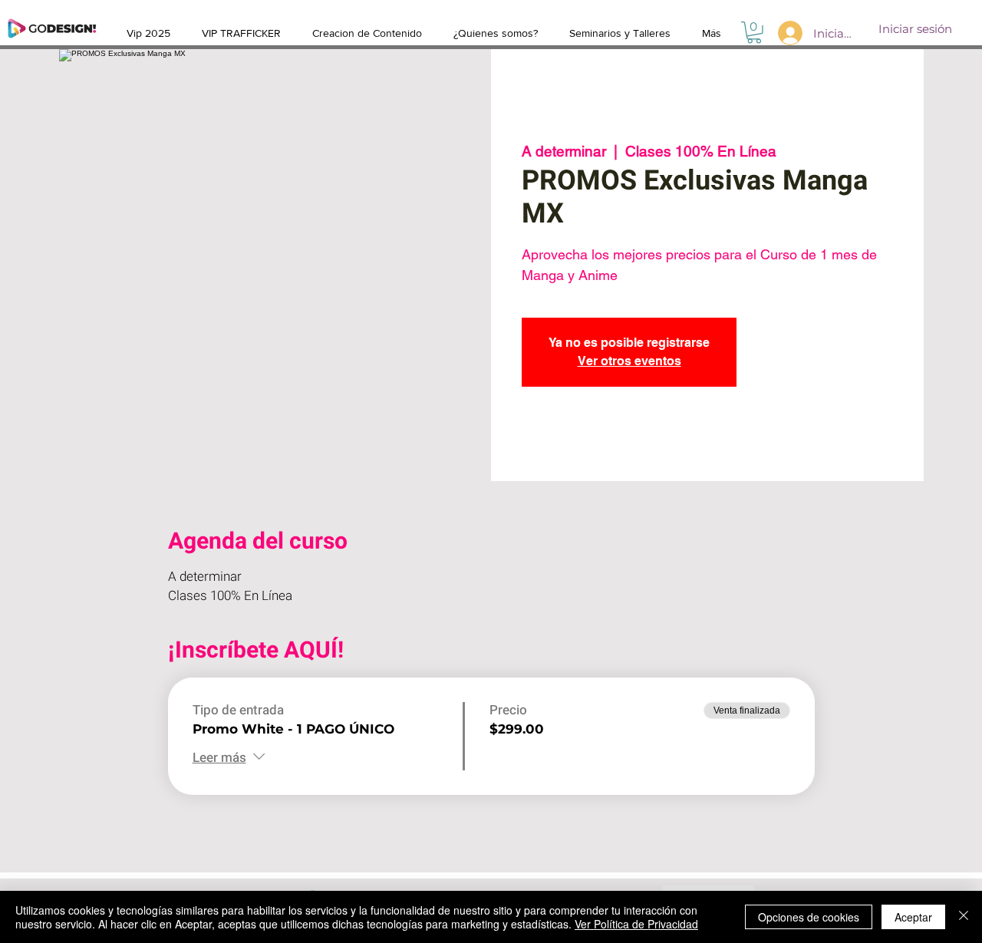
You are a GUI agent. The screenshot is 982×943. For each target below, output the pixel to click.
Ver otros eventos (629, 361)
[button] (754, 32)
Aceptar (913, 917)
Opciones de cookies (808, 917)
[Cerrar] (963, 917)
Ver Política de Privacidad (636, 923)
